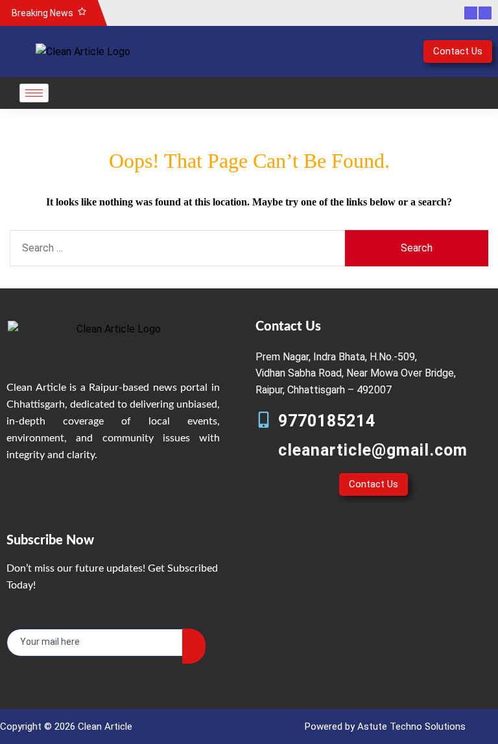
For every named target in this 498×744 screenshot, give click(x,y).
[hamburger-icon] (34, 93)
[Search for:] (177, 248)
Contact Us (457, 51)
